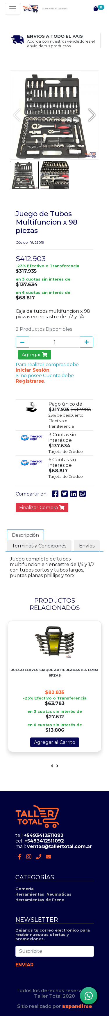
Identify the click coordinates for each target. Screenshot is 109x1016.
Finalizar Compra (39, 507)
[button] (92, 115)
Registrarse (30, 381)
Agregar (32, 354)
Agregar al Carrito (54, 742)
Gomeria (24, 889)
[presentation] (52, 766)
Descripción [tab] (25, 535)
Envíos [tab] (86, 546)
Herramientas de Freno (40, 900)
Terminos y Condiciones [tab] (39, 546)
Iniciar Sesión (32, 370)
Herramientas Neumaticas (43, 894)
